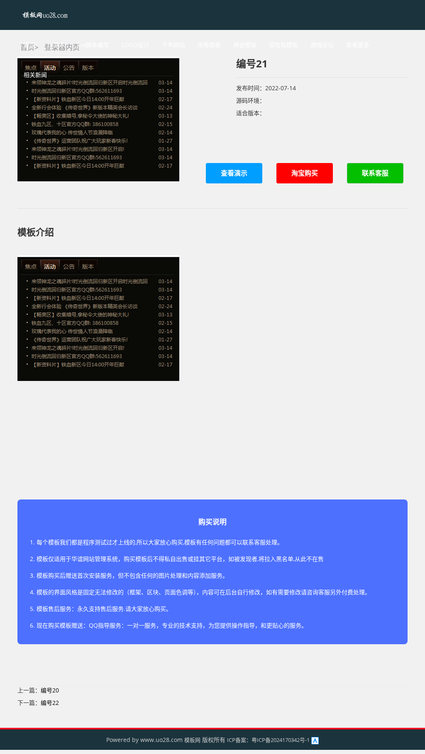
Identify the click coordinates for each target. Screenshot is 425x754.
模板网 (192, 740)
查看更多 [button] (357, 45)
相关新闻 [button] (35, 75)
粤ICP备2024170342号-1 (281, 740)
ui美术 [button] (56, 45)
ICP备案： (239, 740)
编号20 (50, 690)
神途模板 (244, 45)
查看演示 (234, 173)
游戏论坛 (322, 45)
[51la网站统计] (315, 740)
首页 (29, 45)
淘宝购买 (304, 173)
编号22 (50, 703)
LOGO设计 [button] (135, 45)
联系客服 (375, 173)
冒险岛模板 (283, 45)
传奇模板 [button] (209, 45)
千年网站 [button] (173, 45)
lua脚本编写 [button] (93, 45)
